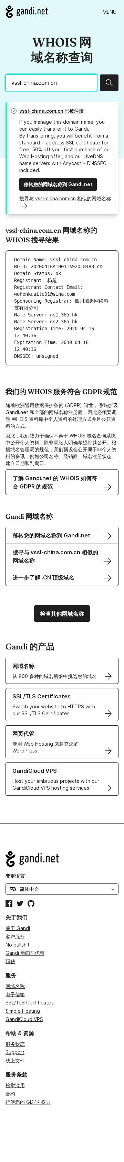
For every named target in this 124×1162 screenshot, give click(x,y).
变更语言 (15, 876)
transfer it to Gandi (65, 129)
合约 (10, 1094)
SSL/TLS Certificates (30, 1003)
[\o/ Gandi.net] (62, 859)
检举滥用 (15, 1085)
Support (15, 1052)
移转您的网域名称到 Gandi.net (58, 184)
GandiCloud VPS (24, 1019)
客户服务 (15, 936)
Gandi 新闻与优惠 (25, 953)
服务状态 (15, 1044)
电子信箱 (15, 994)
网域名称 (15, 986)
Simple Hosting (23, 1011)
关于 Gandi (18, 928)
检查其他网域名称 (62, 613)
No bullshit (18, 945)
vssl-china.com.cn (41, 111)
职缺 (10, 961)
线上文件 (15, 1060)
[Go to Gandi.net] (27, 12)
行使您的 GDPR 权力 (28, 1102)
